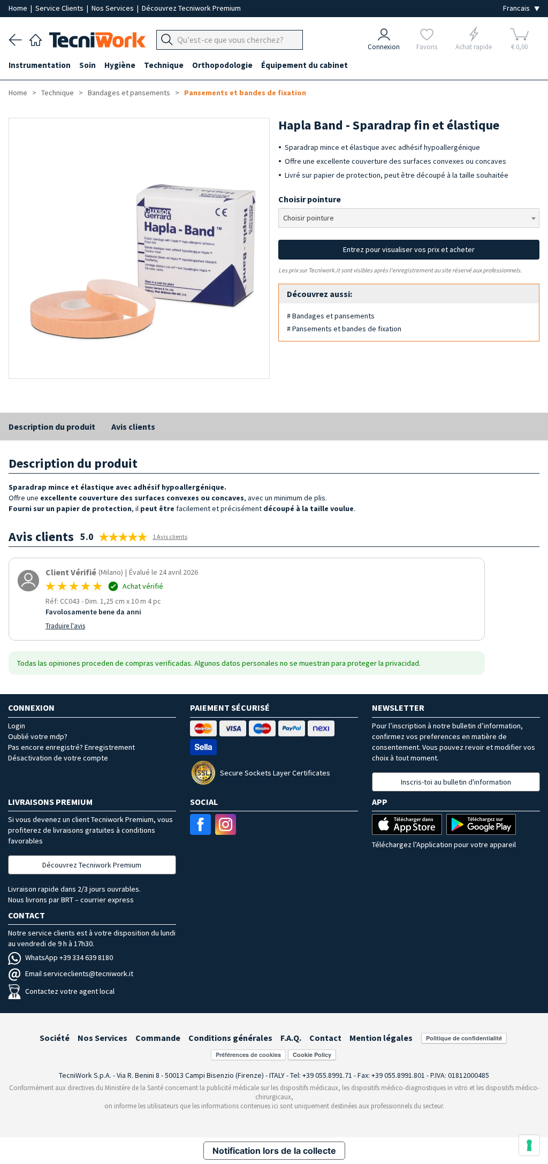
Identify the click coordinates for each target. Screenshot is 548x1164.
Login (16, 726)
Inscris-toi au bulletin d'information (456, 782)
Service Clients (60, 8)
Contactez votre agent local (70, 991)
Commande (157, 1037)
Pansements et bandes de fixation (245, 92)
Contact (325, 1037)
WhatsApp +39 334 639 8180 (69, 957)
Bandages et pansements (129, 92)
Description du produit (52, 426)
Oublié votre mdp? (37, 736)
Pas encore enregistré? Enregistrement (71, 747)
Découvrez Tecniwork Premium (191, 8)
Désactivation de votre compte (58, 758)
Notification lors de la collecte (274, 1150)
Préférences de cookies (248, 1055)
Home (19, 8)
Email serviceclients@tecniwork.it (79, 973)
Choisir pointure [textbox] (308, 218)
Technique (57, 92)
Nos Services (113, 8)
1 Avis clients (170, 536)
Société (55, 1037)
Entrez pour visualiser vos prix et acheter (409, 249)
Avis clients (133, 426)
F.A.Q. (290, 1037)
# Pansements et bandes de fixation (344, 328)
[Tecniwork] (35, 38)
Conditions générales (230, 1037)
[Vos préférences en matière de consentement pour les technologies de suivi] (529, 1145)
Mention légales (381, 1037)
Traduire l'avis (65, 625)
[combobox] (408, 218)
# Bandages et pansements (331, 316)
